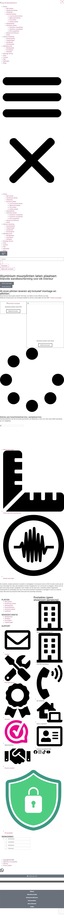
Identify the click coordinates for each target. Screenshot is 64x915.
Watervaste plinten (14, 18)
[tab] (17, 839)
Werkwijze (6, 61)
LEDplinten (9, 12)
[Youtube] (48, 752)
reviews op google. (56, 297)
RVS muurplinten (14, 31)
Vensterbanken (10, 38)
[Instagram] (40, 752)
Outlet (8, 35)
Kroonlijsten (9, 50)
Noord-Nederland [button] (11, 838)
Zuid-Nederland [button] (11, 848)
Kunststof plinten (11, 14)
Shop (4, 55)
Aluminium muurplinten (16, 29)
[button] (32, 128)
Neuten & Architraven (12, 33)
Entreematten (10, 44)
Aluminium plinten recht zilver (45, 341)
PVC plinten (12, 20)
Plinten (5, 6)
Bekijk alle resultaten (7, 269)
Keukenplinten (10, 23)
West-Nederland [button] (11, 845)
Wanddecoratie (7, 46)
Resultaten (4, 265)
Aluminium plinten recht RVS (13, 307)
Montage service (8, 53)
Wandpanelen (10, 48)
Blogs (4, 63)
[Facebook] (35, 752)
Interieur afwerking (8, 36)
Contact (5, 57)
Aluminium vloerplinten (16, 27)
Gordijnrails (9, 42)
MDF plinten (9, 8)
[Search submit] (1, 262)
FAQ (4, 59)
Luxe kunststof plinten (15, 16)
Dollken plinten (13, 21)
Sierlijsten (9, 51)
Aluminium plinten (11, 25)
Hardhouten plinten (12, 10)
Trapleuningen (10, 40)
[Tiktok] (44, 752)
